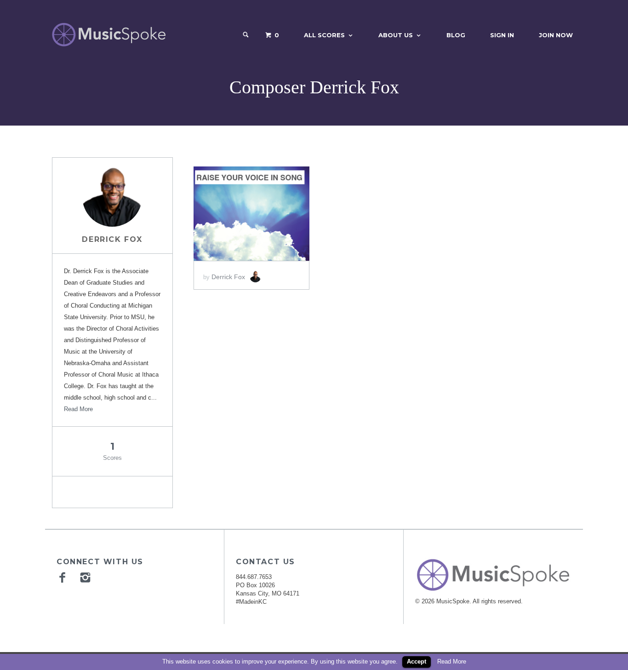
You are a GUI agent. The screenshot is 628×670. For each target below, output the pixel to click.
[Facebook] (63, 577)
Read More (78, 409)
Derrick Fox (112, 239)
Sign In (502, 35)
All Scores (324, 35)
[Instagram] (86, 577)
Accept (416, 661)
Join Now (556, 35)
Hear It (251, 214)
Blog (455, 35)
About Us (395, 35)
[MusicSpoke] (109, 34)
